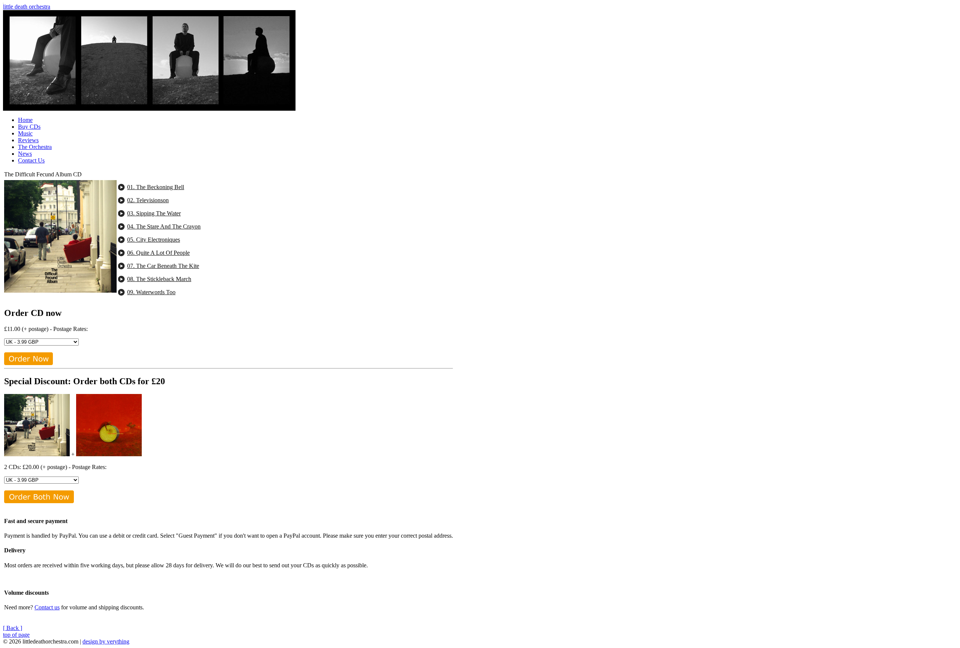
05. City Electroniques (153, 239)
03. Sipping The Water (154, 213)
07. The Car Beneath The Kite (163, 266)
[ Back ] (12, 628)
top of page (16, 634)
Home (25, 120)
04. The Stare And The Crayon (164, 226)
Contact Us (31, 160)
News (25, 153)
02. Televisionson (148, 200)
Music (25, 133)
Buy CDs (29, 126)
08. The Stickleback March (159, 279)
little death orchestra (26, 6)
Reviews (28, 140)
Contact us (47, 607)
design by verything (105, 641)
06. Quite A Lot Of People (158, 253)
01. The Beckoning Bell (155, 187)
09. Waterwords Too (151, 292)
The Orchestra (35, 147)
